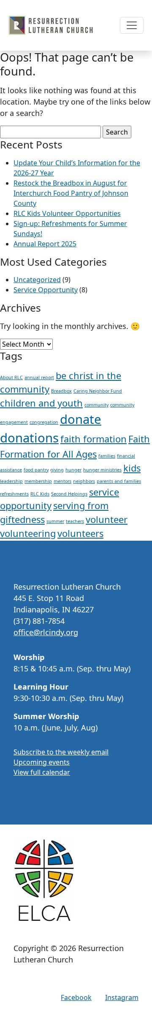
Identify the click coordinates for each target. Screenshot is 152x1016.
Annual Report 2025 (45, 243)
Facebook (76, 997)
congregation (44, 422)
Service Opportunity (46, 289)
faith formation (93, 439)
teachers (75, 521)
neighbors (84, 481)
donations (29, 437)
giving (57, 470)
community (96, 405)
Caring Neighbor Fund (97, 391)
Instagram (121, 997)
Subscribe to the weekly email (61, 752)
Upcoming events (42, 762)
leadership (11, 481)
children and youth (41, 403)
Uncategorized (37, 279)
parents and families (119, 481)
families (106, 456)
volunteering (28, 533)
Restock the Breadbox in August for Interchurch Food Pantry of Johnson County (71, 193)
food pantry (36, 470)
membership (38, 481)
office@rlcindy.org (46, 632)
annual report (39, 377)
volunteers (80, 533)
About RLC (11, 377)
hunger (73, 470)
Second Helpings (69, 494)
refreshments (14, 494)
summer (55, 521)
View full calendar (42, 772)
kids (132, 468)
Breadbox (61, 391)
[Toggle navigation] (132, 25)
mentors (62, 481)
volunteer (107, 519)
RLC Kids (39, 494)
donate (80, 419)
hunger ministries (102, 470)
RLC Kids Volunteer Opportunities (67, 213)
